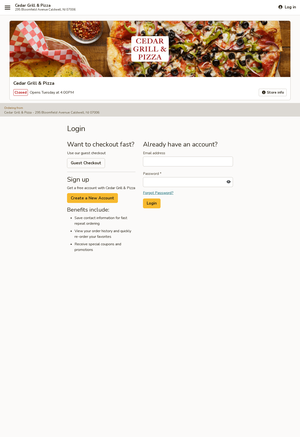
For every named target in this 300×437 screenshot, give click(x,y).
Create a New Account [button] (92, 198)
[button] (152, 203)
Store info (275, 92)
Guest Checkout (86, 163)
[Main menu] (7, 7)
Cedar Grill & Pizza (33, 5)
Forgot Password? (158, 192)
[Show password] (228, 182)
